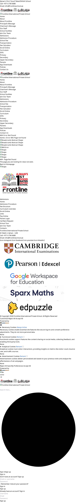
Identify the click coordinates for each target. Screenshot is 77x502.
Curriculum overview (8, 209)
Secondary (4, 57)
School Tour (4, 223)
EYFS (2, 52)
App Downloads (6, 65)
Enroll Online (5, 48)
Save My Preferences (15, 366)
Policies (3, 67)
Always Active (22, 327)
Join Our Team (5, 33)
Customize (4, 318)
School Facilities (6, 31)
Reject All (11, 318)
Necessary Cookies (9, 327)
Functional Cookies (9, 337)
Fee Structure (5, 206)
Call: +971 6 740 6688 (8, 4)
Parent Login (5, 218)
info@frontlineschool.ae (14, 238)
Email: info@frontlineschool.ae (11, 6)
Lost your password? (20, 484)
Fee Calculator (5, 45)
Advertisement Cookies (11, 356)
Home (2, 16)
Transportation (5, 43)
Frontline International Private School (28, 316)
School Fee (4, 40)
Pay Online (4, 216)
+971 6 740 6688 (10, 235)
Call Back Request (6, 221)
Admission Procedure (8, 38)
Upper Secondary (6, 60)
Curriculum (4, 50)
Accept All (19, 318)
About (2, 19)
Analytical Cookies (9, 346)
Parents (3, 62)
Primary (3, 55)
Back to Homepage (7, 164)
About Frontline (6, 21)
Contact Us (4, 69)
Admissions (4, 36)
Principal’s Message (7, 24)
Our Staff (3, 28)
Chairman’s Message (8, 26)
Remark (20, 337)
